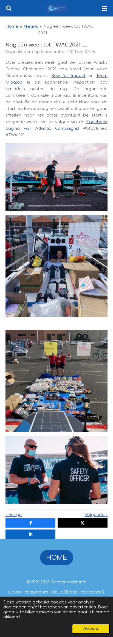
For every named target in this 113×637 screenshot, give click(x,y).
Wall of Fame (64, 592)
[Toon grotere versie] (56, 177)
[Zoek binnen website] (9, 8)
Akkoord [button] (90, 629)
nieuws (14, 592)
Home (11, 26)
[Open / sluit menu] (104, 8)
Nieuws (31, 26)
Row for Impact (68, 75)
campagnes (36, 592)
